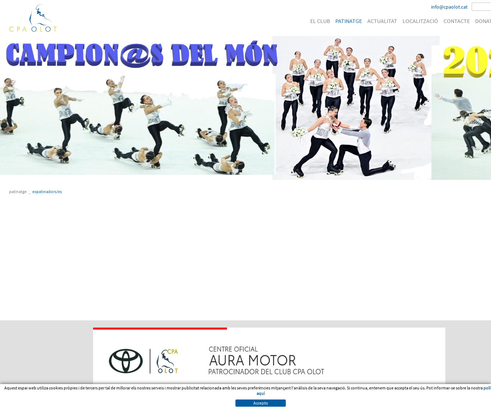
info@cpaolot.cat (449, 7)
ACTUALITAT (382, 20)
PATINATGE (348, 20)
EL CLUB (320, 20)
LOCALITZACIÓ (420, 20)
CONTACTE (457, 20)
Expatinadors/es (47, 191)
